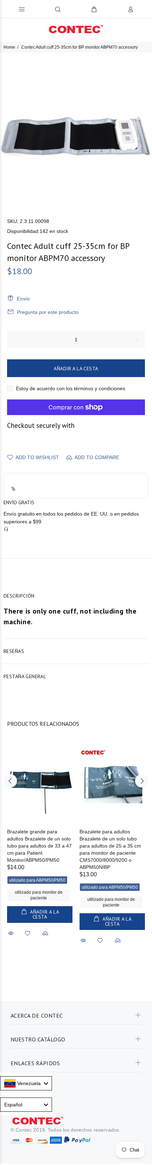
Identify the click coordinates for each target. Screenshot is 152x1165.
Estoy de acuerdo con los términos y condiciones (70, 388)
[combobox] (26, 1083)
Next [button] (141, 781)
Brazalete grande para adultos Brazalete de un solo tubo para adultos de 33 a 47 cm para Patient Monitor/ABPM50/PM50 (39, 846)
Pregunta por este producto (47, 312)
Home (9, 47)
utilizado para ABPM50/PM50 (37, 880)
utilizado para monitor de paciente (39, 895)
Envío (23, 298)
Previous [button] (10, 781)
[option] (76, 129)
